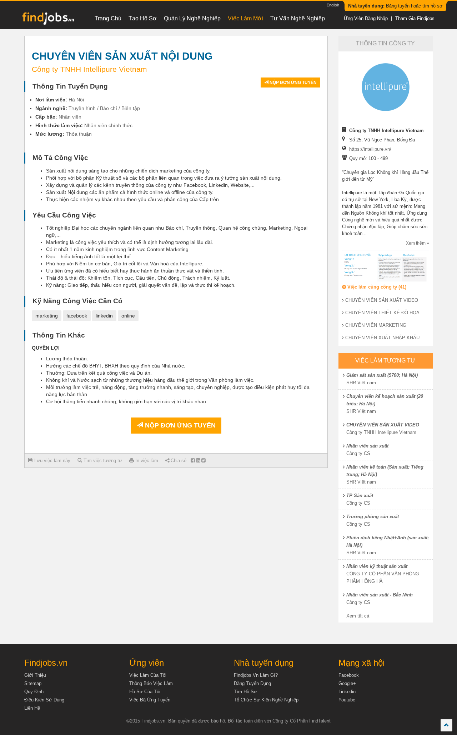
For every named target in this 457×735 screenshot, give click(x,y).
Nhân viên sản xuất (367, 446)
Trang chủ (108, 18)
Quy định (34, 691)
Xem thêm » (417, 243)
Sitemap (32, 683)
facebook (76, 316)
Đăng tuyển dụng (252, 683)
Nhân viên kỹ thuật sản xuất (376, 566)
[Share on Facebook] (193, 460)
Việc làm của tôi (147, 675)
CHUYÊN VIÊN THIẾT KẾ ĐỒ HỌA (382, 312)
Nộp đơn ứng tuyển (292, 82)
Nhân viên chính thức (108, 125)
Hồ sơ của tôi (144, 691)
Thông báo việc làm (151, 683)
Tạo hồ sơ (143, 18)
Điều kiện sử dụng (44, 699)
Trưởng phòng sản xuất (372, 516)
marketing (46, 316)
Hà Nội (76, 99)
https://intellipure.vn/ (370, 149)
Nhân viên (70, 117)
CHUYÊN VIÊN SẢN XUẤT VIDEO (381, 300)
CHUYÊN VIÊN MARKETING (375, 325)
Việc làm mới (245, 18)
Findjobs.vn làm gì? (256, 675)
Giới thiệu (35, 675)
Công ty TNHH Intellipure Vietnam (381, 432)
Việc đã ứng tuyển (149, 699)
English (333, 5)
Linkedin (347, 691)
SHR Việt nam (361, 382)
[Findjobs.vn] (47, 20)
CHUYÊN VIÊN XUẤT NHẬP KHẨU (382, 337)
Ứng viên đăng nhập (366, 18)
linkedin (104, 316)
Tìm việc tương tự (102, 460)
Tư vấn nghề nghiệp (297, 18)
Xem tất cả (357, 616)
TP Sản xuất (359, 495)
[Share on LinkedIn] (198, 460)
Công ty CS (358, 453)
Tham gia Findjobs (415, 18)
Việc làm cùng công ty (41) (376, 287)
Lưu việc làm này (51, 460)
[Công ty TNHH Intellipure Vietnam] (385, 87)
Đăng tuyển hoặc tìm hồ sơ (395, 6)
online (128, 316)
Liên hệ (32, 708)
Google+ (347, 683)
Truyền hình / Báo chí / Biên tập (104, 108)
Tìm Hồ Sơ (245, 691)
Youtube (346, 699)
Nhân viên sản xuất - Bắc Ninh (379, 595)
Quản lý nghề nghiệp (192, 18)
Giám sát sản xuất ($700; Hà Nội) (382, 375)
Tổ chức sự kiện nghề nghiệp (266, 699)
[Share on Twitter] (203, 460)
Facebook (348, 675)
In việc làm (146, 460)
